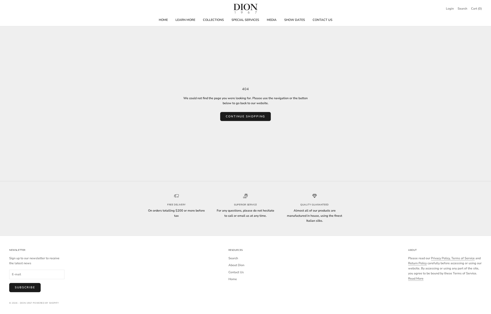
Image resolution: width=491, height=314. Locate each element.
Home (232, 279)
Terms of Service (463, 258)
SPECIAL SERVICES (245, 20)
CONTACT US (322, 20)
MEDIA (272, 20)
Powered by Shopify (46, 303)
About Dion (236, 265)
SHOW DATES (294, 20)
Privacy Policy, (441, 258)
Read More (415, 278)
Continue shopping (245, 116)
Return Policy (417, 263)
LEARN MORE (185, 20)
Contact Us (236, 272)
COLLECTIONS (213, 20)
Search (233, 258)
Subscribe (25, 287)
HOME (163, 20)
